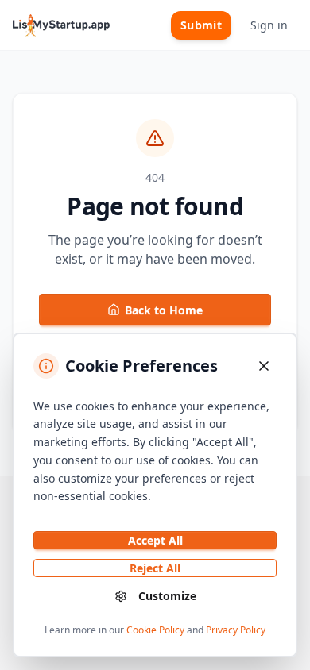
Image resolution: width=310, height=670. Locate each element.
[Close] (264, 366)
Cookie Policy (155, 630)
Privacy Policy (235, 630)
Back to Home (164, 310)
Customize (167, 595)
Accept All (155, 540)
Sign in (269, 25)
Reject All (155, 568)
